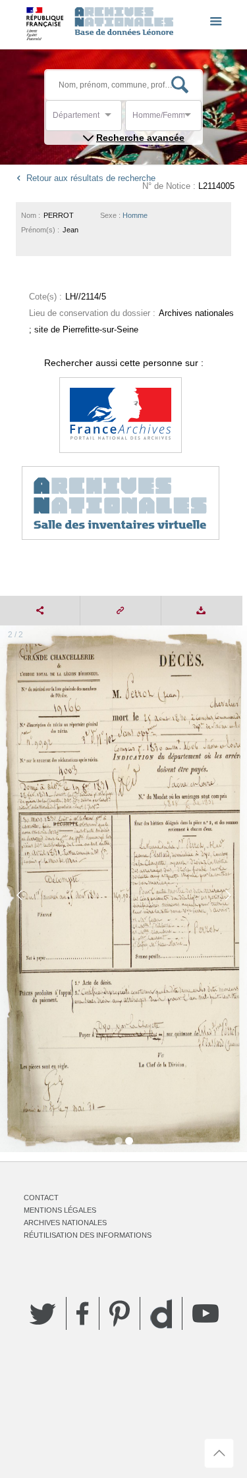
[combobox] (112, 119)
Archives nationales (65, 1223)
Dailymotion (161, 1314)
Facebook (82, 1313)
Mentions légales (60, 1210)
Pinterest (119, 1313)
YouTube (205, 1313)
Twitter (43, 1313)
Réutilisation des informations (87, 1235)
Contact (41, 1197)
